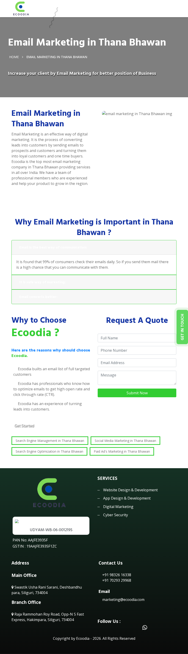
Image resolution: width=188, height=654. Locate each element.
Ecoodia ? (35, 333)
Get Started (24, 425)
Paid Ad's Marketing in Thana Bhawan (122, 451)
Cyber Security (115, 514)
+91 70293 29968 (116, 580)
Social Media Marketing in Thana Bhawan (125, 440)
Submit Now (137, 392)
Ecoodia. (19, 355)
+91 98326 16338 (116, 574)
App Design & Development (127, 498)
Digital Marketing (118, 506)
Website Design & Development (130, 489)
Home (14, 57)
